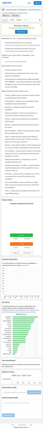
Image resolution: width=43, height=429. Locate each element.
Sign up (37, 3)
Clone (7, 16)
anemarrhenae (31, 312)
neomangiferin (20, 310)
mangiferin (5, 310)
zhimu (27, 310)
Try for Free (21, 32)
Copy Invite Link (34, 392)
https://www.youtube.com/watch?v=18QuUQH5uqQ (22, 45)
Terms (13, 425)
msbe (37, 310)
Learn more (25, 265)
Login (29, 3)
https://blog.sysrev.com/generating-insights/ (19, 51)
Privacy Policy (22, 425)
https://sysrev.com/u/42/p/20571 (15, 61)
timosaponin (14, 312)
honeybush (22, 312)
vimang (32, 310)
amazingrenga (11, 10)
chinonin (12, 310)
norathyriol (5, 312)
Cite (31, 425)
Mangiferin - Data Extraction (30, 10)
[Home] (6, 3)
